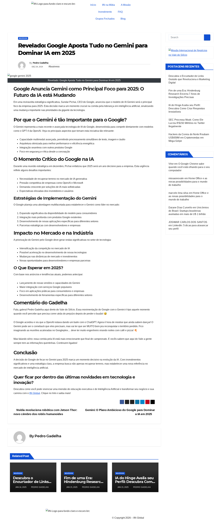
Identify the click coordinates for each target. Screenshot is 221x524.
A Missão (126, 5)
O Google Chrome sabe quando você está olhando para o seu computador (189, 167)
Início (93, 5)
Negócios (23, 38)
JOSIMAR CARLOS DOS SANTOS (188, 222)
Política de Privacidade (124, 511)
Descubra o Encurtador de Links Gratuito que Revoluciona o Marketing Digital (189, 79)
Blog (123, 18)
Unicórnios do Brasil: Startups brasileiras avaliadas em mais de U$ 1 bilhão (189, 210)
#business (54, 66)
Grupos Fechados (105, 18)
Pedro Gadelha (40, 62)
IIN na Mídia (108, 5)
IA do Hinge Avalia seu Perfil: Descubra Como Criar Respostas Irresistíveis (187, 108)
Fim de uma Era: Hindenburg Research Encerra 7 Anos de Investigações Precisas (184, 93)
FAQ (120, 12)
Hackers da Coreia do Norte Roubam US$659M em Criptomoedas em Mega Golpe (189, 137)
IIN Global (34, 393)
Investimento (105, 12)
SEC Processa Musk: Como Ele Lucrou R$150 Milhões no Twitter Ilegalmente (187, 123)
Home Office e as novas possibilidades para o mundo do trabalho (188, 181)
